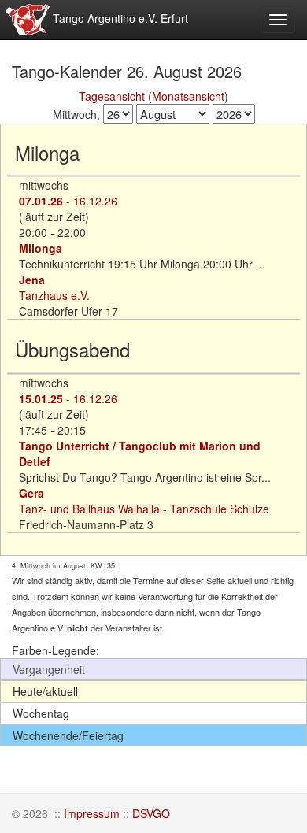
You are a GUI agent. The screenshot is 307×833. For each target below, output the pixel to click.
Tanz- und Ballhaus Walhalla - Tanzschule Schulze (144, 508)
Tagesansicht (112, 96)
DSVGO (151, 813)
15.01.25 (41, 398)
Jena (32, 279)
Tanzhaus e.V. (54, 295)
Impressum (92, 813)
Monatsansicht (188, 96)
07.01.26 (41, 201)
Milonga (40, 248)
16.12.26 (95, 201)
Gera (31, 493)
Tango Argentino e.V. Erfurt (119, 18)
